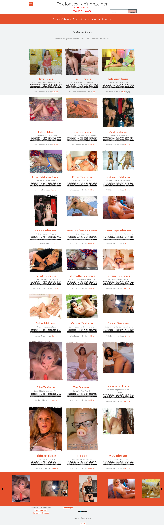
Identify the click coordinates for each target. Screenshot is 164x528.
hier (94, 92)
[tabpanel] (82, 19)
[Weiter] (161, 489)
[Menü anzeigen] (31, 4)
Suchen (132, 12)
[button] (21, 488)
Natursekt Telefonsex (41, 513)
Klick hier (55, 92)
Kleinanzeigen (68, 508)
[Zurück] (2, 489)
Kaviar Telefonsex (40, 510)
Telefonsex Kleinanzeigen (83, 4)
